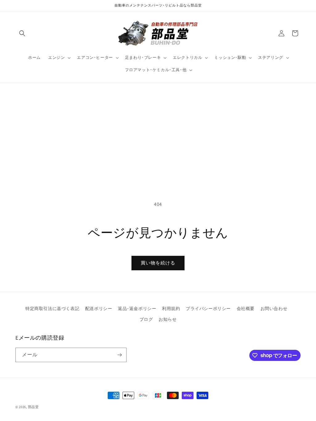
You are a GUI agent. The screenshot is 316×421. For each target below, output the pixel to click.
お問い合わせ (274, 308)
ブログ (146, 319)
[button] (22, 33)
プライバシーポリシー (208, 308)
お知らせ (168, 319)
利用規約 (171, 308)
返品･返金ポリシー (137, 308)
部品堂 (33, 407)
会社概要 (246, 308)
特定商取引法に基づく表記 (52, 308)
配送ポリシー (98, 308)
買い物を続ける (158, 263)
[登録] (119, 355)
